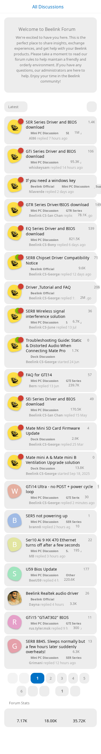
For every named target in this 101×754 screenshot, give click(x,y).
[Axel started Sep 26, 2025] (15, 598)
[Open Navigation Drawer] (5, 6)
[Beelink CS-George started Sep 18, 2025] (15, 433)
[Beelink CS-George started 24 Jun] (15, 345)
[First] (13, 678)
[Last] (44, 691)
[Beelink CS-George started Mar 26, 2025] (15, 127)
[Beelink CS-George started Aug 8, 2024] (15, 292)
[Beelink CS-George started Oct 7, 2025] (15, 316)
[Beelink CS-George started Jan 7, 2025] (15, 379)
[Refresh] (92, 106)
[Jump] (75, 691)
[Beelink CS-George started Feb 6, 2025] (15, 185)
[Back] (24, 678)
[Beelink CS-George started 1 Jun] (15, 262)
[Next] (33, 691)
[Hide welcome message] (86, 28)
